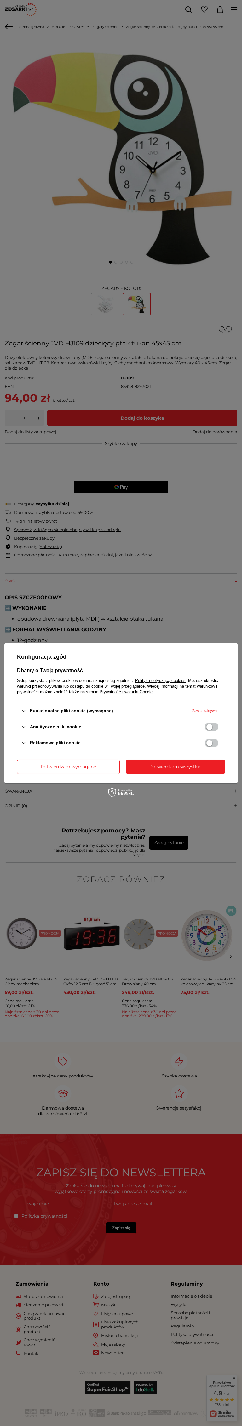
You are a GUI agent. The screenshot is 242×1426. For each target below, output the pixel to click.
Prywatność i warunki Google (126, 691)
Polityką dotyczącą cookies (160, 680)
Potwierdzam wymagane (68, 767)
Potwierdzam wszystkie (175, 767)
